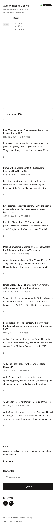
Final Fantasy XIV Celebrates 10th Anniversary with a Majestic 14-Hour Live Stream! (26, 286)
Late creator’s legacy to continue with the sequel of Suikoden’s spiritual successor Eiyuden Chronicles (27, 208)
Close (16, 18)
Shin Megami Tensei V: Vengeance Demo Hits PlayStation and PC (25, 131)
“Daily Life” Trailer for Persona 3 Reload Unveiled (27, 401)
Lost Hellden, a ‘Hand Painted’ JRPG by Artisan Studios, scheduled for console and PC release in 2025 (27, 325)
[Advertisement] (28, 68)
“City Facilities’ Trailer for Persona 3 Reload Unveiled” (24, 365)
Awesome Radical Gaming (16, 5)
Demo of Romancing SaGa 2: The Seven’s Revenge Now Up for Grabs (23, 169)
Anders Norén (18, 521)
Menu (6, 25)
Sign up (28, 486)
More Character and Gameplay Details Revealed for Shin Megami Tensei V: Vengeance (26, 248)
